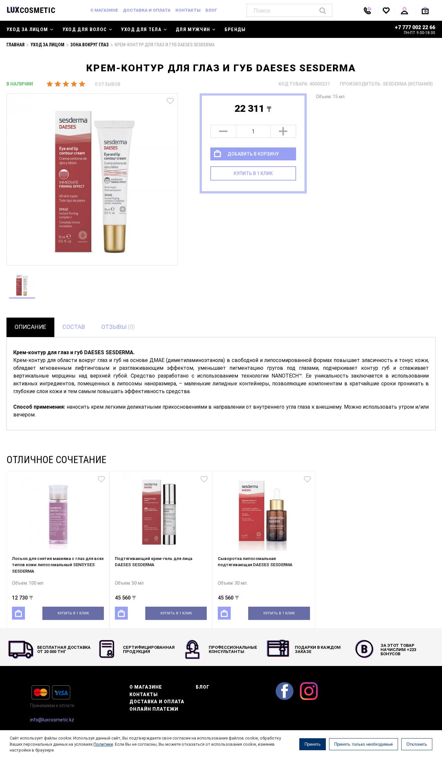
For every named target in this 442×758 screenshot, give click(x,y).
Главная (15, 44)
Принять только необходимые (363, 744)
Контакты (188, 10)
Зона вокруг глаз (89, 44)
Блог (211, 10)
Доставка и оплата (147, 10)
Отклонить (416, 744)
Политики (103, 744)
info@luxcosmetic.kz (52, 719)
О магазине (104, 10)
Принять (312, 744)
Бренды (235, 29)
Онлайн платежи (153, 709)
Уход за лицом (47, 44)
